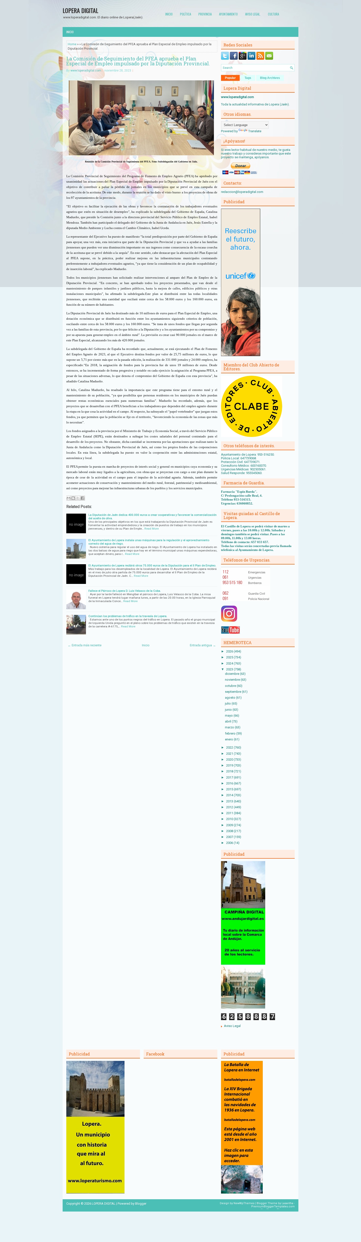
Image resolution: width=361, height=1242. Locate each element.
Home (72, 44)
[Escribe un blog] (73, 498)
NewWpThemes (244, 1203)
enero (229, 739)
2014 (230, 795)
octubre (231, 686)
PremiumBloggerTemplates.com (273, 1206)
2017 (230, 777)
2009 (230, 825)
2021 (230, 753)
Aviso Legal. (253, 14)
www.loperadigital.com (85, 70)
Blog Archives (270, 78)
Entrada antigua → (203, 645)
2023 (230, 669)
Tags (248, 78)
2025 (230, 657)
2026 (230, 651)
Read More (151, 528)
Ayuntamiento (228, 14)
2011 (230, 813)
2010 (230, 819)
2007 (230, 837)
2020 (230, 759)
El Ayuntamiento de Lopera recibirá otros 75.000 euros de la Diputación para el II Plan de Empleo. (152, 565)
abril (228, 721)
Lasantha (287, 1203)
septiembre (233, 691)
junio (229, 709)
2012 (230, 807)
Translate (254, 131)
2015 (230, 789)
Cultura (273, 14)
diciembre (232, 674)
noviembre (233, 679)
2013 (230, 801)
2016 (230, 783)
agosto (230, 697)
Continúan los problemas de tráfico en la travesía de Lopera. (127, 616)
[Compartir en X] (77, 498)
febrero (230, 733)
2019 (230, 765)
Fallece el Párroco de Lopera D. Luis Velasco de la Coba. (124, 590)
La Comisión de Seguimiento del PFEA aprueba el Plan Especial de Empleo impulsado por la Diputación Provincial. (138, 61)
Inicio (169, 14)
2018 (230, 771)
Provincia (205, 14)
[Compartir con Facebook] (82, 498)
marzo (230, 727)
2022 (230, 747)
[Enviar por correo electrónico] (68, 498)
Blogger (140, 1203)
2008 (230, 831)
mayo (229, 715)
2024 (230, 663)
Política (185, 14)
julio (228, 703)
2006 (230, 843)
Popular (230, 78)
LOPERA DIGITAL (80, 10)
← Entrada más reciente (84, 645)
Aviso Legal (232, 1026)
